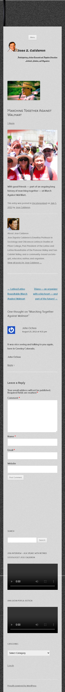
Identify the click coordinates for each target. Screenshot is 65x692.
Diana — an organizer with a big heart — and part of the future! (45, 293)
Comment (13, 397)
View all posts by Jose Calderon (24, 262)
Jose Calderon (23, 207)
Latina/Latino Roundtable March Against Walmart (17, 293)
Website (11, 463)
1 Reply (11, 123)
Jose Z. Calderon (31, 50)
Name (11, 436)
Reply (10, 365)
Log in (10, 665)
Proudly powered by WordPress (21, 685)
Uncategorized (39, 203)
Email (11, 450)
